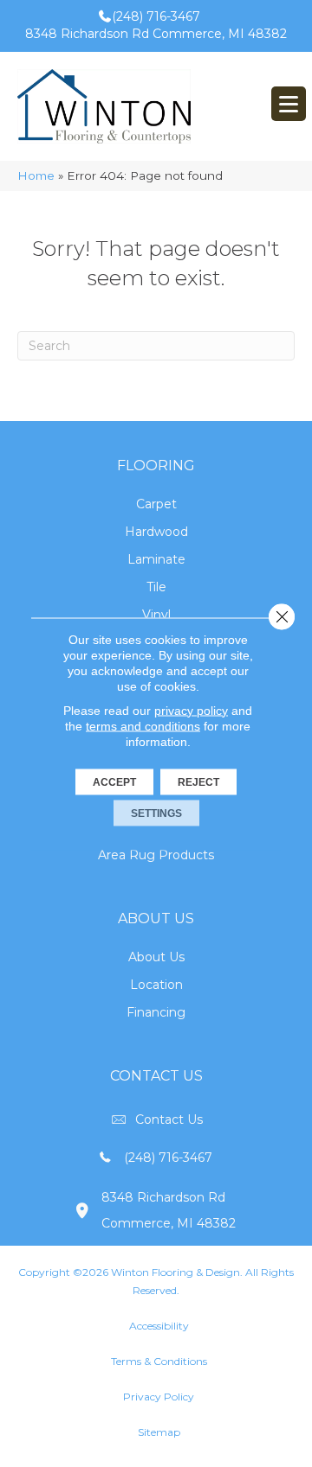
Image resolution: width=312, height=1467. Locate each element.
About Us (156, 957)
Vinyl (156, 614)
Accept (114, 781)
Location (156, 984)
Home (36, 175)
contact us (169, 1119)
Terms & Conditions (159, 1361)
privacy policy (191, 710)
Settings (156, 813)
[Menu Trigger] (288, 103)
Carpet (156, 504)
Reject (198, 781)
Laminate (156, 559)
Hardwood (156, 531)
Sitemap (159, 1432)
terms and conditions (143, 725)
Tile (156, 587)
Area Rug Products (156, 855)
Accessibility (159, 1325)
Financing (156, 1012)
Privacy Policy (158, 1396)
